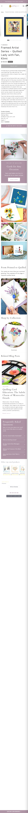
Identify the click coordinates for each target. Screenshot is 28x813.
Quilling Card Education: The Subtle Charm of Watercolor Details (14, 393)
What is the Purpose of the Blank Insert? (12, 449)
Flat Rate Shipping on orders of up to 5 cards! (14, 1)
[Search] (23, 6)
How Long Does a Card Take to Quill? (11, 454)
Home (2, 12)
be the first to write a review (14, 496)
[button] (14, 811)
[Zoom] (25, 16)
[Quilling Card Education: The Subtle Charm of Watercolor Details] (14, 372)
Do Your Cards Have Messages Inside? (11, 444)
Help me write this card (15, 125)
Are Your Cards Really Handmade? (12, 436)
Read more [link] (6, 413)
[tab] (14, 486)
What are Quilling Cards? (10, 440)
